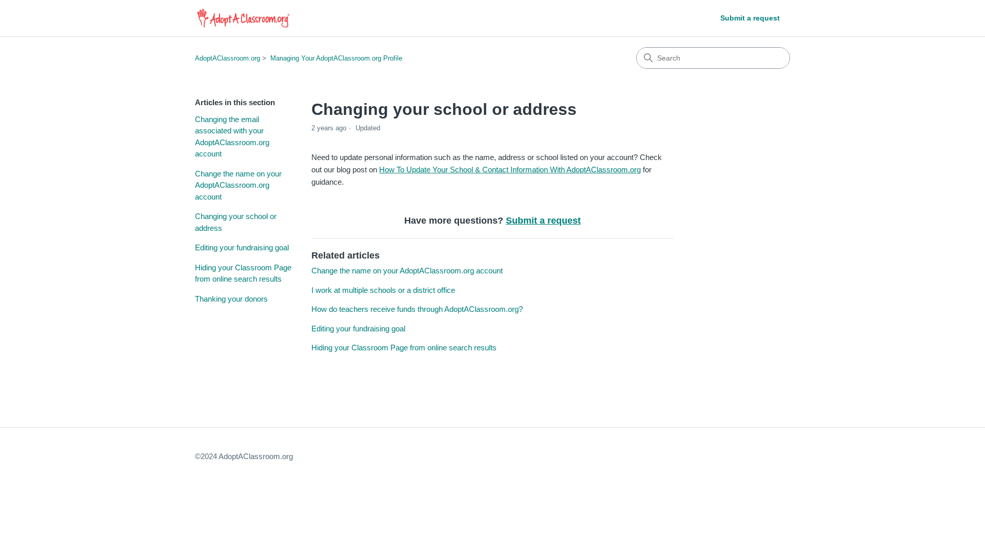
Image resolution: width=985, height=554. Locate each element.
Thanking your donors (231, 298)
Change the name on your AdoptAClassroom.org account (238, 185)
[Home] (243, 18)
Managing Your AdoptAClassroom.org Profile (336, 58)
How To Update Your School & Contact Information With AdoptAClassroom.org (510, 169)
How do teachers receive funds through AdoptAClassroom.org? (417, 309)
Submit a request (750, 18)
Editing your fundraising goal (242, 247)
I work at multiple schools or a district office (383, 290)
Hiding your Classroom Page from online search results (243, 273)
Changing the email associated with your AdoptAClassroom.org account (232, 137)
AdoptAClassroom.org (227, 58)
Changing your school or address (236, 222)
